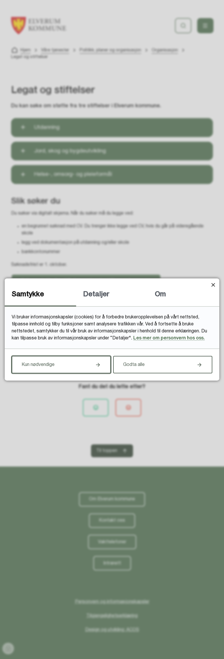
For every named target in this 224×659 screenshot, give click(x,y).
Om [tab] (160, 294)
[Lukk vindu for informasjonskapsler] (213, 285)
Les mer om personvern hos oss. (169, 338)
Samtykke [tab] (28, 294)
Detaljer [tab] (96, 294)
